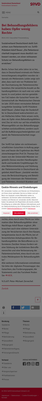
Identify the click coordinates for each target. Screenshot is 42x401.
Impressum (31, 208)
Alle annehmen (33, 213)
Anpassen (6, 213)
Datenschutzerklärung (14, 208)
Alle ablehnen (19, 213)
